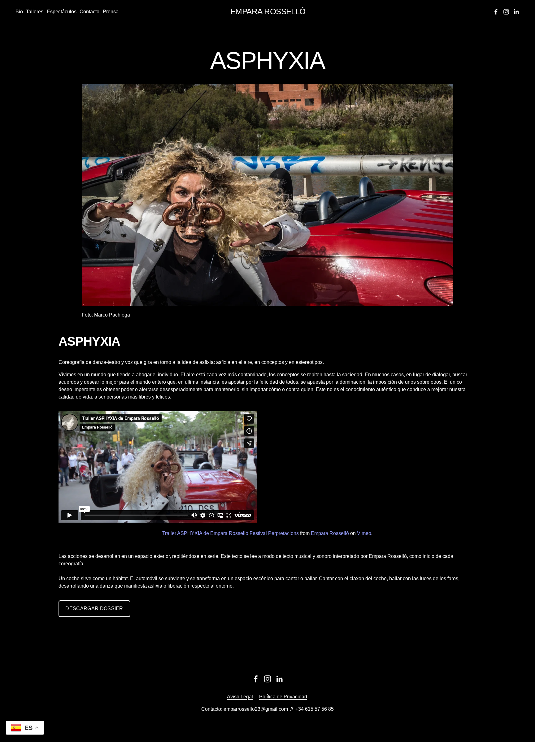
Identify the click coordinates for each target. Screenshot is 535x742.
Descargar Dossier (94, 608)
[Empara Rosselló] (496, 11)
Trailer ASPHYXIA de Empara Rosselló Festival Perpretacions (230, 533)
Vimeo (364, 533)
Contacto (89, 11)
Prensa (111, 11)
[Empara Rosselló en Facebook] (255, 679)
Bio (19, 11)
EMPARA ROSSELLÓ (268, 11)
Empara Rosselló (330, 533)
